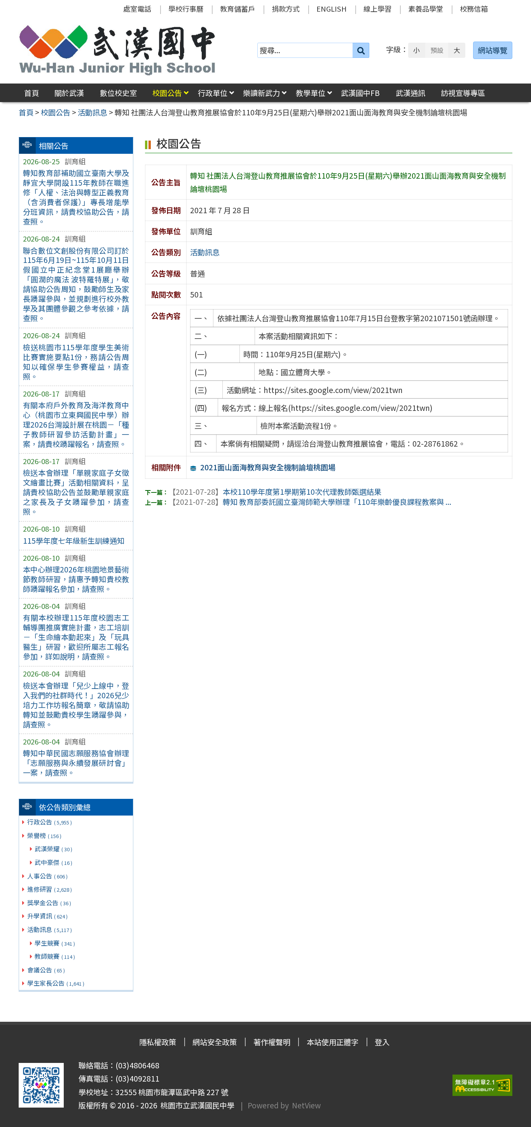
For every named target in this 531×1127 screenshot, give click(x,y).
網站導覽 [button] (492, 50)
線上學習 (377, 8)
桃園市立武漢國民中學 (195, 1105)
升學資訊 (47, 915)
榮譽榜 (44, 835)
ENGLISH (331, 8)
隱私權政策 (157, 1042)
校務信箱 (474, 8)
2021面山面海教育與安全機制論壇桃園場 (267, 467)
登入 (382, 1042)
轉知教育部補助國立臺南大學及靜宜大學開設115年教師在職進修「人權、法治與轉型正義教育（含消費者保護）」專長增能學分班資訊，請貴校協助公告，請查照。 (76, 197)
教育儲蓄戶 (237, 8)
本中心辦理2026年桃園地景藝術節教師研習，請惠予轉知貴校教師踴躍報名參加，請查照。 (76, 579)
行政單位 (212, 92)
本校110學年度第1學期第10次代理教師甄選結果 (274, 491)
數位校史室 (118, 92)
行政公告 (49, 821)
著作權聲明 (271, 1042)
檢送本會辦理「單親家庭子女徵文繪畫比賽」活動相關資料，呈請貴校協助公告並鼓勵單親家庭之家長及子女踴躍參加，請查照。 (76, 492)
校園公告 (167, 92)
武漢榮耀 (53, 848)
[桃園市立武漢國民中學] (117, 50)
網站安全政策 (214, 1042)
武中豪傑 (53, 862)
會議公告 (46, 969)
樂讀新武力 (261, 92)
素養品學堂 (425, 8)
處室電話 (137, 8)
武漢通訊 (410, 92)
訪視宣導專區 (463, 92)
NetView (306, 1105)
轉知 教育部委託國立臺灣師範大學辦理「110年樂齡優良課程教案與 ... (309, 501)
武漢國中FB (360, 92)
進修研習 (49, 889)
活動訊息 (49, 929)
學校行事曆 (185, 8)
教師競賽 (55, 956)
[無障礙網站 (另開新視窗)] (482, 1085)
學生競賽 (55, 943)
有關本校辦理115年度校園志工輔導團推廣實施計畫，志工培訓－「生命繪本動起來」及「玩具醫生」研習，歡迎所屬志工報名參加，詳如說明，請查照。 (76, 637)
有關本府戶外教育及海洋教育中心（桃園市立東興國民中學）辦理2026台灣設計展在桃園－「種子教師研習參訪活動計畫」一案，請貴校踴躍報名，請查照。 (76, 424)
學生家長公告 (55, 983)
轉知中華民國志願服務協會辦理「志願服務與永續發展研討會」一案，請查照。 (76, 763)
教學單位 (310, 92)
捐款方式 (286, 8)
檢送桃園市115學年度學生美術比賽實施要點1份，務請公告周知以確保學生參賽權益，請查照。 (76, 362)
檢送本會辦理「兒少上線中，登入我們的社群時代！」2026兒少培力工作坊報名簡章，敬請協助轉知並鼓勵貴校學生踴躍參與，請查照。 (76, 705)
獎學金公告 (49, 902)
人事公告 (47, 875)
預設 (437, 50)
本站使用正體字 (332, 1042)
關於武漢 (69, 92)
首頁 (31, 92)
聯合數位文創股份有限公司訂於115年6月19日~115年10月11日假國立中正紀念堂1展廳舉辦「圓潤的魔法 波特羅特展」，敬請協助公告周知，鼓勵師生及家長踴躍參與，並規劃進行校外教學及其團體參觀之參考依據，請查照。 (76, 284)
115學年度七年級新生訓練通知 (73, 540)
